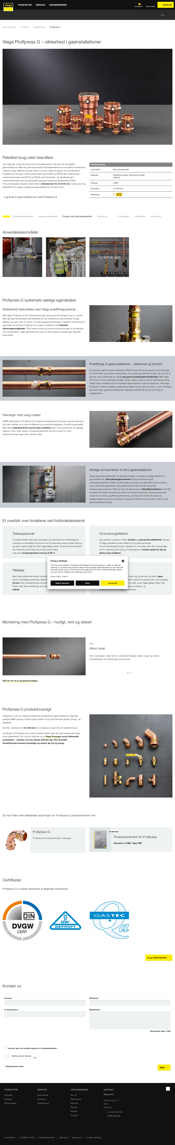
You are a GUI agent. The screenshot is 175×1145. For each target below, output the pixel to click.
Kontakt (74, 1115)
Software (42, 1099)
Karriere (74, 1103)
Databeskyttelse (47, 1137)
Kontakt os (155, 216)
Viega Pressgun (53, 736)
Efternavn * (94, 998)
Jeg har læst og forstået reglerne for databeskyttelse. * (33, 1048)
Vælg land (76, 1137)
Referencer (76, 1099)
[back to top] (168, 1089)
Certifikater (139, 216)
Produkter (24, 27)
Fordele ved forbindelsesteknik (77, 216)
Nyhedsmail (43, 1103)
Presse (74, 1107)
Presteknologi (39, 27)
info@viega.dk (113, 1115)
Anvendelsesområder (23, 216)
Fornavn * (8, 998)
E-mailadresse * (11, 1010)
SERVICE (42, 1089)
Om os (74, 1095)
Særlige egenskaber (48, 216)
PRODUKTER (11, 1089)
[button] (44, 197)
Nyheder (8, 1095)
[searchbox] (85, 15)
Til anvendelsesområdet (22, 263)
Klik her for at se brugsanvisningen (20, 680)
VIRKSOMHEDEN (79, 1089)
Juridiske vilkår (27, 1137)
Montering (102, 216)
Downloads (43, 1095)
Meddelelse (94, 1010)
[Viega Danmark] (8, 5)
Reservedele (10, 1103)
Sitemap (63, 1137)
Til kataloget (123, 216)
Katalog (8, 1099)
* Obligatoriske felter (14, 1066)
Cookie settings (93, 1137)
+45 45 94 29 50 (115, 1112)
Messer (74, 1111)
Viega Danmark (9, 27)
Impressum (9, 1137)
